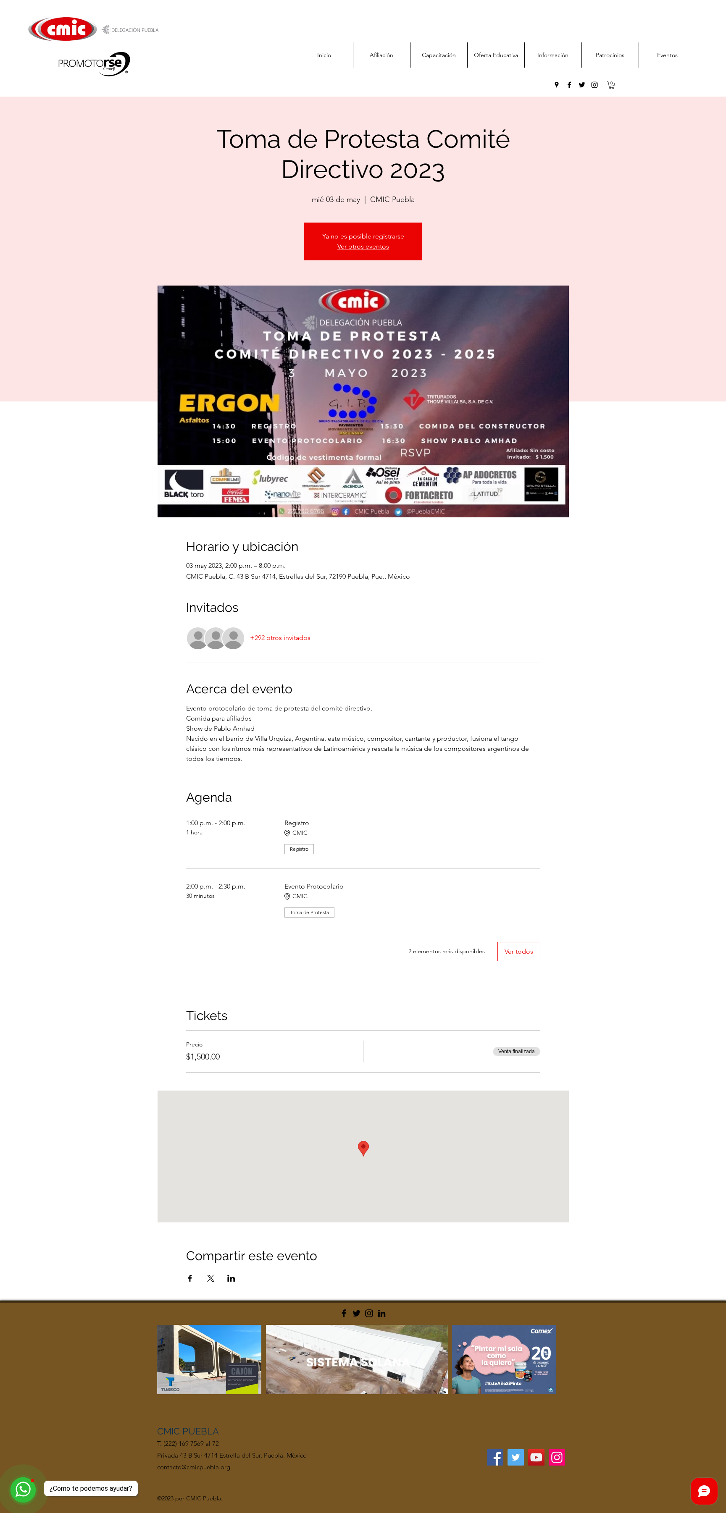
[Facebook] (344, 1313)
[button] (611, 85)
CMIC (169, 1431)
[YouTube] (536, 1457)
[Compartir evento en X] (211, 1278)
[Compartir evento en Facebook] (190, 1278)
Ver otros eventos (363, 246)
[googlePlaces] (556, 85)
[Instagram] (369, 1313)
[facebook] (569, 85)
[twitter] (582, 85)
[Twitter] (356, 1313)
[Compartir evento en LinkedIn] (231, 1278)
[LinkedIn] (381, 1313)
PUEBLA (200, 1431)
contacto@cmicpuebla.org (193, 1467)
